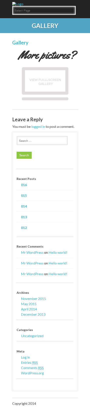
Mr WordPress (32, 252)
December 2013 (33, 314)
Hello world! (57, 252)
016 (24, 185)
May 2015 (28, 304)
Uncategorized (32, 336)
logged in (38, 126)
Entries (29, 362)
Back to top (45, 44)
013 (24, 217)
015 (24, 195)
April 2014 (29, 309)
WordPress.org (32, 373)
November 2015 (33, 298)
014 (24, 206)
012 (24, 228)
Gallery (20, 43)
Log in (25, 357)
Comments (32, 368)
